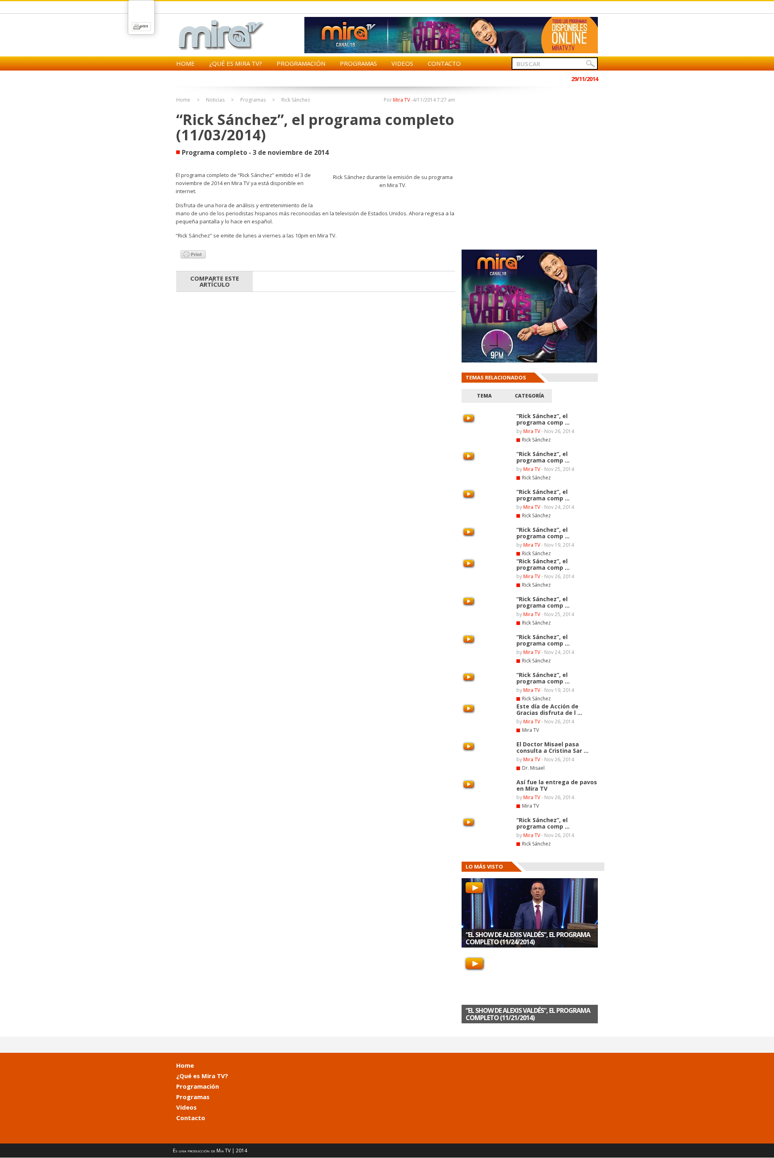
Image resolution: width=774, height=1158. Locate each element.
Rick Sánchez (295, 100)
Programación (301, 63)
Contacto (444, 63)
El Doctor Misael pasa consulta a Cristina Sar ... (552, 747)
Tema (484, 395)
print (144, 26)
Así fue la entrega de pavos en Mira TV (556, 785)
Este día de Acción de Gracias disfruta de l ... (549, 709)
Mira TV (401, 99)
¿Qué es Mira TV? (235, 63)
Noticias (215, 100)
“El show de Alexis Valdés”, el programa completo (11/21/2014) (528, 1014)
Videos (402, 63)
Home (185, 63)
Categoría (529, 395)
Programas (358, 63)
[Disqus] (315, 404)
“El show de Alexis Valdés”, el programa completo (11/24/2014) (528, 938)
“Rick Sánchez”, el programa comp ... (543, 419)
